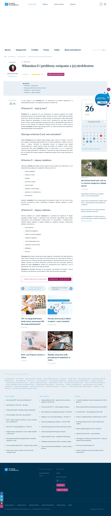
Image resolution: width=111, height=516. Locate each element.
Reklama (45, 4)
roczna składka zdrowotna (50, 379)
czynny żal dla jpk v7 (42, 381)
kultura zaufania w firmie (56, 382)
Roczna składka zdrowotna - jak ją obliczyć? (18, 415)
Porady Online (32, 4)
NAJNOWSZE (84, 177)
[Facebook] (1, 493)
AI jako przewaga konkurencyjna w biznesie (53, 432)
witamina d (26, 74)
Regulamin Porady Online (48, 505)
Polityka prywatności (9, 505)
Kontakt (58, 473)
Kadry (57, 50)
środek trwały (72, 379)
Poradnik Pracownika (44, 473)
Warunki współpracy (34, 505)
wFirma (41, 476)
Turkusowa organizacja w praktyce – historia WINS (55, 422)
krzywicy (61, 148)
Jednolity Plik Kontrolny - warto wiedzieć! (88, 433)
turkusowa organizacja (96, 381)
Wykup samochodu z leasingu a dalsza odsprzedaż (20, 410)
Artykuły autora (12, 76)
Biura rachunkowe (73, 50)
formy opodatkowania (84, 379)
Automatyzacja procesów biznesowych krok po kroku (56, 427)
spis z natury (30, 381)
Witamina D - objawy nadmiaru (32, 92)
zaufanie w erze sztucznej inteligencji (78, 381)
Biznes (8, 50)
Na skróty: (26, 84)
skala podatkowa (21, 381)
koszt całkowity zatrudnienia (58, 381)
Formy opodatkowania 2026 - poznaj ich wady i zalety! (21, 445)
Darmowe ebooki (59, 4)
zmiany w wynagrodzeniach (73, 384)
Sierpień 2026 (94, 122)
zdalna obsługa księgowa (21, 386)
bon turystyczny (16, 388)
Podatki (34, 50)
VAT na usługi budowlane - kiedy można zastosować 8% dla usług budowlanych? (32, 321)
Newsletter (61, 485)
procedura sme (60, 384)
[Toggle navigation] (105, 4)
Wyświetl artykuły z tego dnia (90, 149)
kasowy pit (63, 379)
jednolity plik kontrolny (37, 386)
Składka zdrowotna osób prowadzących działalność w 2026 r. (59, 357)
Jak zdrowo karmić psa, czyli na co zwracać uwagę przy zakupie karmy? (93, 183)
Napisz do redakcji (62, 490)
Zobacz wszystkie (86, 221)
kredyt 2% (64, 386)
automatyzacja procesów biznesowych (17, 382)
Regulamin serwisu (21, 505)
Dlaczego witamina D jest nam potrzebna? (35, 88)
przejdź (102, 102)
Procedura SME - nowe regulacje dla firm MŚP (89, 412)
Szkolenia (73, 4)
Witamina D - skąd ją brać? (31, 85)
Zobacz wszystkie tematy (29, 388)
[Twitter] (1, 496)
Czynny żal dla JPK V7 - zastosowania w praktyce (55, 407)
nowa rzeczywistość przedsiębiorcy (95, 382)
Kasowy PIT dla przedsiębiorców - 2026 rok (19, 427)
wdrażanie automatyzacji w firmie (73, 382)
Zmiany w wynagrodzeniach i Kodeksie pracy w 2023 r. (91, 417)
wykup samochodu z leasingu (33, 379)
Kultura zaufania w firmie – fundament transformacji (55, 436)
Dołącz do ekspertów (61, 477)
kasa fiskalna (19, 379)
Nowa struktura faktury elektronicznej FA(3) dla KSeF (91, 407)
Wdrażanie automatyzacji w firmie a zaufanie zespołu (56, 441)
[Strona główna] (5, 56)
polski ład (96, 386)
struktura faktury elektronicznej (45, 384)
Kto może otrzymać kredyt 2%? (85, 445)
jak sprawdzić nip (9, 379)
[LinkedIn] (1, 499)
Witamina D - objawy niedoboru (32, 90)
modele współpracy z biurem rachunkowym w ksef (20, 384)
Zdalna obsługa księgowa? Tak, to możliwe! (88, 429)
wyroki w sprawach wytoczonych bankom (80, 386)
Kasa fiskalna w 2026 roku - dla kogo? (17, 405)
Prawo (46, 50)
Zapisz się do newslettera (55, 74)
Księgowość (21, 50)
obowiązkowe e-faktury (52, 386)
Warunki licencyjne (61, 505)
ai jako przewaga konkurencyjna (38, 382)
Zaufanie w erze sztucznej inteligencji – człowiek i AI (56, 417)
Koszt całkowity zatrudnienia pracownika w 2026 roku (56, 412)
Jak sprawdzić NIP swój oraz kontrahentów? (18, 400)
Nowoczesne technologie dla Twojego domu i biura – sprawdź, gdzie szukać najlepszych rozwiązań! (94, 203)
